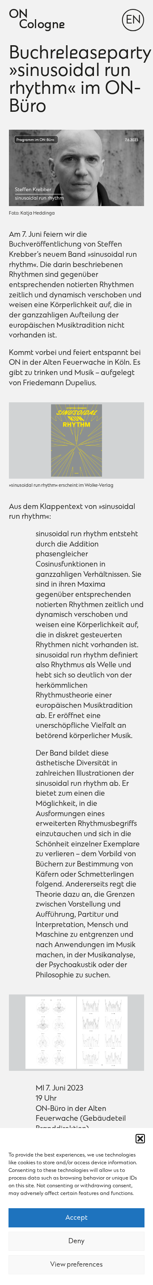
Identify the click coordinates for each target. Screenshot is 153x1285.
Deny (76, 1241)
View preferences (76, 1265)
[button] (140, 1138)
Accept (76, 1218)
